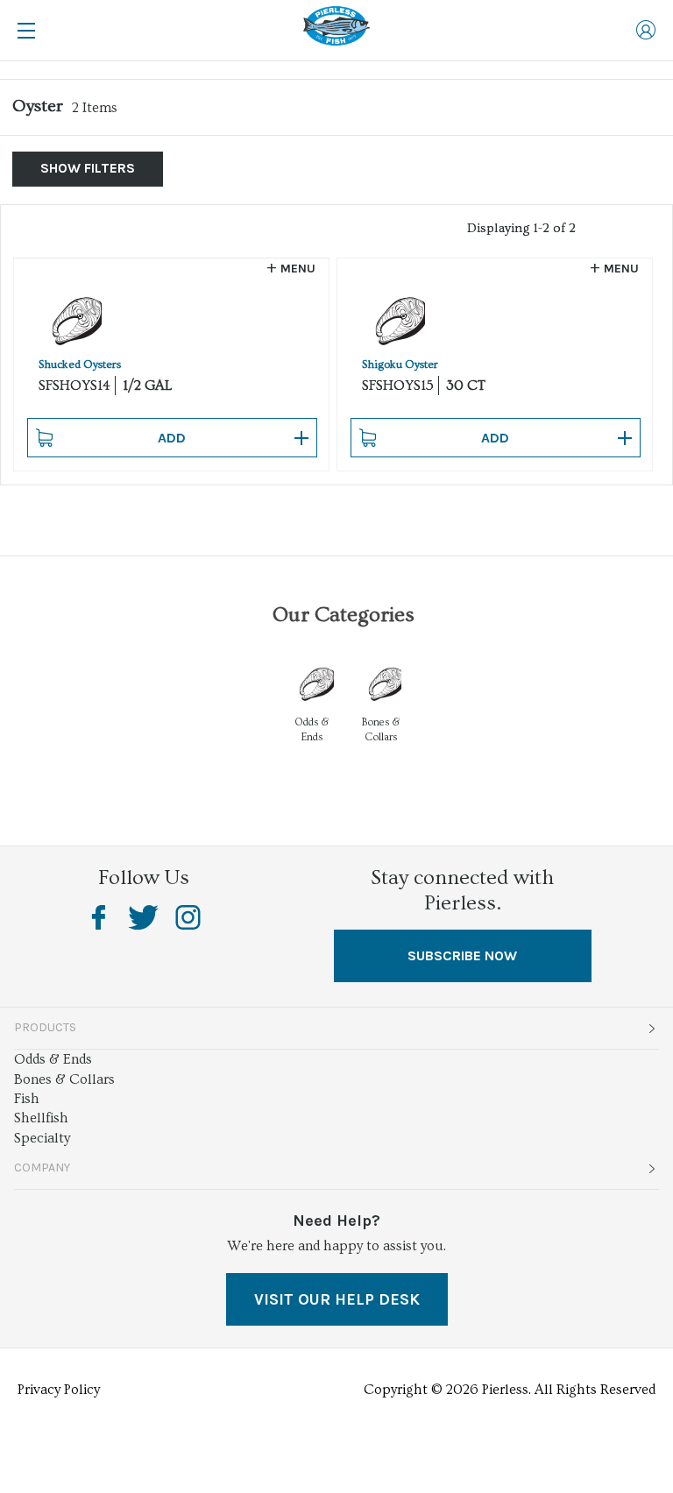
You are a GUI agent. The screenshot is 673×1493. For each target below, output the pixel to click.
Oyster (37, 106)
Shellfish (41, 1118)
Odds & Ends (53, 1059)
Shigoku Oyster (400, 364)
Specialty (42, 1138)
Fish (26, 1099)
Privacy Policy (59, 1389)
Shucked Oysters (80, 364)
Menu (297, 268)
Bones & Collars (64, 1079)
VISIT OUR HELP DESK (337, 1299)
